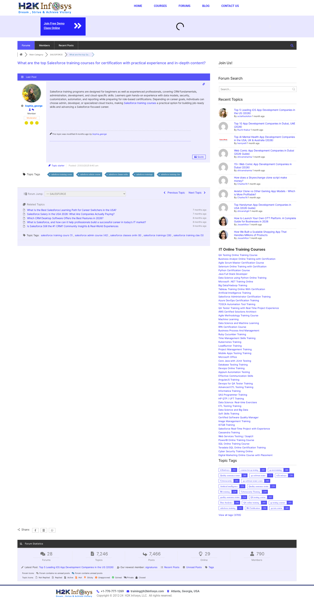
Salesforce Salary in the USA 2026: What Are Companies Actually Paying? (70, 213)
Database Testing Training (233, 364)
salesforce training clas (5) (189, 235)
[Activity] (33, 109)
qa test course (276, 508)
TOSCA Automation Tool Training (236, 304)
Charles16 (242, 183)
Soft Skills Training (228, 413)
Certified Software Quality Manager (238, 417)
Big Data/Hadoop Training (232, 285)
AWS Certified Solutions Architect (237, 311)
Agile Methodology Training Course (238, 315)
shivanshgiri (243, 211)
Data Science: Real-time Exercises (237, 402)
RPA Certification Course (232, 326)
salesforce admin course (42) (92, 235)
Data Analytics (226, 502)
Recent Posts (66, 45)
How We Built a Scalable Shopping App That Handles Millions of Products (260, 233)
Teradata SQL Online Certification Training (242, 447)
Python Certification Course (234, 270)
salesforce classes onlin (118, 174)
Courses (160, 6)
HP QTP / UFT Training (231, 398)
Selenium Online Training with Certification (242, 266)
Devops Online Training (231, 368)
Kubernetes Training (229, 341)
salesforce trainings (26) (158, 235)
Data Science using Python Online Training (242, 277)
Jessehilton (243, 224)
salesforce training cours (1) (57, 235)
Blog (206, 6)
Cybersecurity (226, 480)
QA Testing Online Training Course (237, 255)
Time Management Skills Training (236, 338)
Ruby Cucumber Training (232, 334)
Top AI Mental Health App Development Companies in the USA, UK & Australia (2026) (264, 138)
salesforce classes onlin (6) (126, 235)
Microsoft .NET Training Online (235, 281)
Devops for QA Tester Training (235, 383)
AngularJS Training (228, 379)
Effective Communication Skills (235, 375)
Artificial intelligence (229, 486)
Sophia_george (34, 105)
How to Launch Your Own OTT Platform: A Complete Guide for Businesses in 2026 (265, 220)
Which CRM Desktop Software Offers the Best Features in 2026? (65, 218)
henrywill (242, 143)
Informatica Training (229, 390)
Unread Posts (194, 567)
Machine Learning (228, 319)
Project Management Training (235, 349)
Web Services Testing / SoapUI (235, 436)
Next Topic (196, 192)
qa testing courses (277, 502)
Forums (184, 6)
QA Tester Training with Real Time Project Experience (248, 308)
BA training (225, 491)
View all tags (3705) (230, 514)
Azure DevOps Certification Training (238, 300)
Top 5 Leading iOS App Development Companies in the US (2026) (76, 567)
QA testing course (258, 497)
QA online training (251, 502)
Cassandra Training (229, 432)
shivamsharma (244, 156)
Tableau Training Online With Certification (241, 289)
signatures (151, 567)
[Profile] (30, 109)
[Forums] (21, 54)
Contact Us (230, 6)
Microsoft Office (227, 357)
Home (138, 6)
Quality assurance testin (258, 486)
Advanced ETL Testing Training (235, 387)
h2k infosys (281, 475)
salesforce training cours (61, 174)
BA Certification (253, 508)
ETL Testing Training (229, 405)
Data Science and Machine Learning (238, 323)
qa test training (275, 470)
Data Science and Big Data (233, 409)
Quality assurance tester (230, 475)
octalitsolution (244, 116)
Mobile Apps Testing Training (234, 353)
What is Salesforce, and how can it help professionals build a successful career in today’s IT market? (86, 222)
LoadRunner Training (230, 345)
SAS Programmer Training (232, 394)
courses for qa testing (249, 470)
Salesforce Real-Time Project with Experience (244, 428)
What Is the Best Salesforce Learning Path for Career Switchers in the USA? (71, 209)
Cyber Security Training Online (235, 451)
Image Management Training (234, 421)
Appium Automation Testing (234, 372)
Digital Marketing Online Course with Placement (245, 455)
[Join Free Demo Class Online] (77, 25)
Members (44, 45)
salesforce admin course (90, 174)
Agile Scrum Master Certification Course (241, 262)
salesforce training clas (170, 174)
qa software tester (258, 475)
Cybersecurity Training (250, 491)
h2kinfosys (225, 470)
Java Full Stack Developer (232, 273)
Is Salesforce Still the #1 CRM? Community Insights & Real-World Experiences (72, 226)
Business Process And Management (238, 330)
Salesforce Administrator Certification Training (244, 296)
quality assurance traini (229, 497)
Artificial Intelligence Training (234, 292)
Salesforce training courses (140, 102)
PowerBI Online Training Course (236, 440)
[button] (90, 26)
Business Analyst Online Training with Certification (246, 258)
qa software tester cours (253, 480)
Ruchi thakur (243, 129)
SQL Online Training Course (233, 443)
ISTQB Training (226, 424)
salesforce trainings (144, 174)
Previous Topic (175, 192)
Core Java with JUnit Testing (234, 360)
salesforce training (228, 508)
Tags (211, 567)
